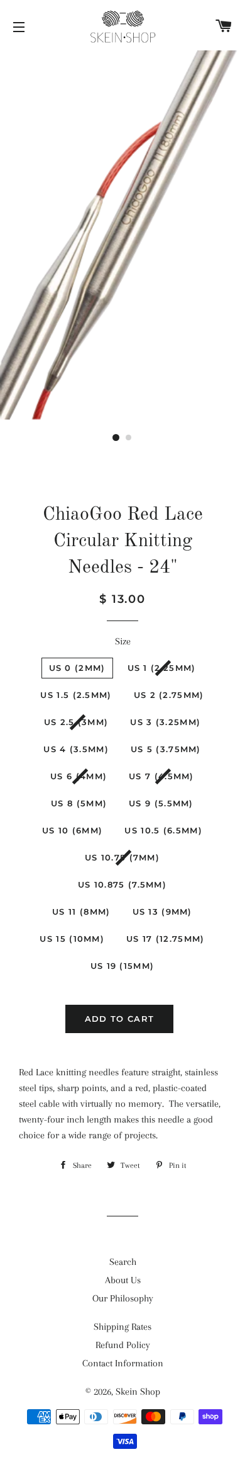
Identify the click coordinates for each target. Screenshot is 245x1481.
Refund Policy (122, 1345)
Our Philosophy (122, 1298)
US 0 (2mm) (77, 668)
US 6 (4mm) (78, 776)
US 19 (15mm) (122, 966)
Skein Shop (138, 1391)
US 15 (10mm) (72, 939)
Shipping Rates (122, 1326)
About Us (123, 1280)
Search (122, 1261)
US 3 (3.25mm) (165, 722)
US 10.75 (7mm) (122, 857)
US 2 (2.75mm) (169, 695)
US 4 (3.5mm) (76, 749)
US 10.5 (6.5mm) (163, 830)
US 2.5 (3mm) (76, 722)
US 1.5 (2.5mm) (75, 695)
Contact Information (122, 1363)
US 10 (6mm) (72, 830)
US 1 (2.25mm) (162, 668)
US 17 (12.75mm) (165, 939)
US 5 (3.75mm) (166, 749)
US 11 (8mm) (81, 911)
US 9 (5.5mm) (161, 803)
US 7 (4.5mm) (161, 776)
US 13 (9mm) (162, 911)
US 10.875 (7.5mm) (122, 884)
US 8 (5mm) (79, 803)
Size (123, 641)
